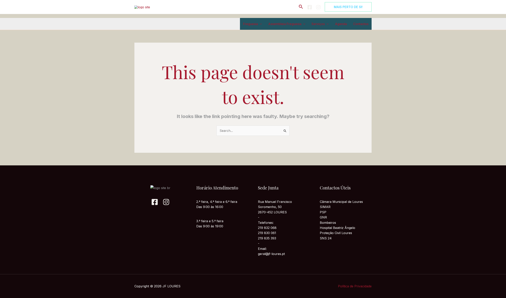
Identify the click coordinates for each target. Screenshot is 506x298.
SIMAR (325, 207)
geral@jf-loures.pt (271, 254)
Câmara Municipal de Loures (341, 202)
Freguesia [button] (250, 24)
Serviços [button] (318, 24)
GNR (323, 217)
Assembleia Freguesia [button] (284, 24)
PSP (323, 212)
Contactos (360, 24)
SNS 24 (326, 238)
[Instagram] (318, 7)
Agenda (341, 24)
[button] (301, 7)
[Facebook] (309, 7)
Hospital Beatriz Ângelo (337, 228)
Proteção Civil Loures (336, 233)
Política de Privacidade (355, 286)
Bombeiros (328, 223)
